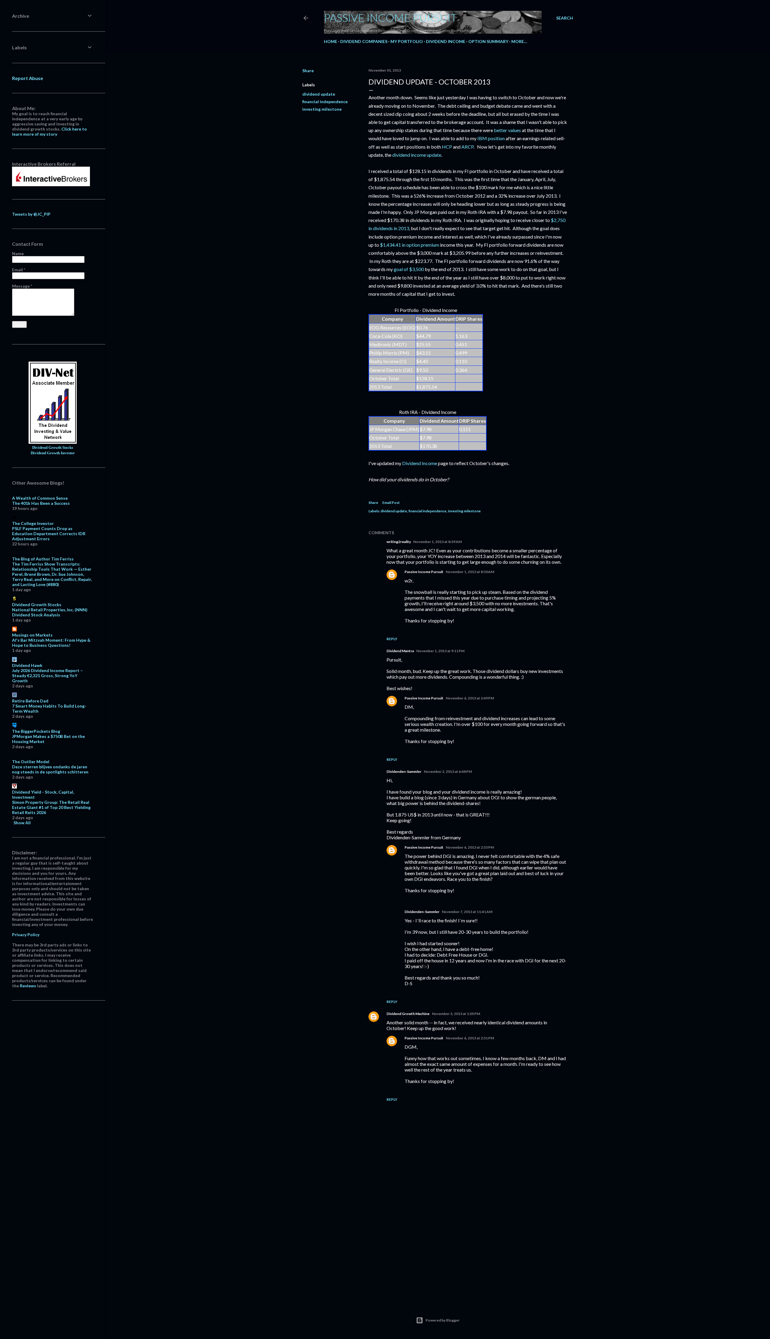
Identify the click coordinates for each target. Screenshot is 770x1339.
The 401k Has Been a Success (41, 503)
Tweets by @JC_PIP (31, 214)
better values (507, 130)
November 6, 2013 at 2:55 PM (470, 847)
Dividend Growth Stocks (52, 448)
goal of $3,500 (409, 269)
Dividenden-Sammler (404, 771)
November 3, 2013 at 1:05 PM (456, 1013)
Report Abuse (27, 78)
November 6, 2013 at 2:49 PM (470, 698)
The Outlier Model (30, 761)
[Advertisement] (467, 1244)
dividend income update (416, 155)
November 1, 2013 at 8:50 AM (470, 571)
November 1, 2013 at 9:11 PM (440, 651)
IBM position (491, 138)
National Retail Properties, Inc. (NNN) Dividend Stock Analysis (50, 612)
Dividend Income (445, 41)
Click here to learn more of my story (49, 131)
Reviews (28, 985)
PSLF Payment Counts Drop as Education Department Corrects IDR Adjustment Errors (48, 533)
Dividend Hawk (27, 665)
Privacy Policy (25, 934)
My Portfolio (406, 41)
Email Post (391, 502)
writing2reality (399, 541)
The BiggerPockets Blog (36, 731)
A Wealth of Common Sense (40, 498)
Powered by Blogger (443, 1320)
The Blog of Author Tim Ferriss (43, 558)
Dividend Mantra (400, 651)
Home (330, 41)
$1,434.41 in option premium (409, 245)
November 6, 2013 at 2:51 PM (470, 1038)
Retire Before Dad (30, 700)
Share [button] (308, 70)
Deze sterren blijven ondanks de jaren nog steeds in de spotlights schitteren (50, 769)
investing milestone (322, 109)
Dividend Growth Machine (408, 1013)
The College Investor (33, 523)
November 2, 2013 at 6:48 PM (448, 771)
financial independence (325, 101)
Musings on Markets (32, 634)
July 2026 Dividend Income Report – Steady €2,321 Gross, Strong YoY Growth (47, 675)
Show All (22, 822)
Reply (392, 639)
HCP (447, 147)
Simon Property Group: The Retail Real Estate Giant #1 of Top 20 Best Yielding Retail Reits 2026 (51, 807)
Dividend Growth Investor (53, 453)
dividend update (318, 94)
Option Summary (488, 41)
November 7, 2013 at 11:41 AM (467, 911)
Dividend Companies (363, 41)
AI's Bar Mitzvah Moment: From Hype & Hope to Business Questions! (51, 642)
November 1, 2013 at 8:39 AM (437, 541)
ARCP (467, 147)
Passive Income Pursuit (390, 17)
